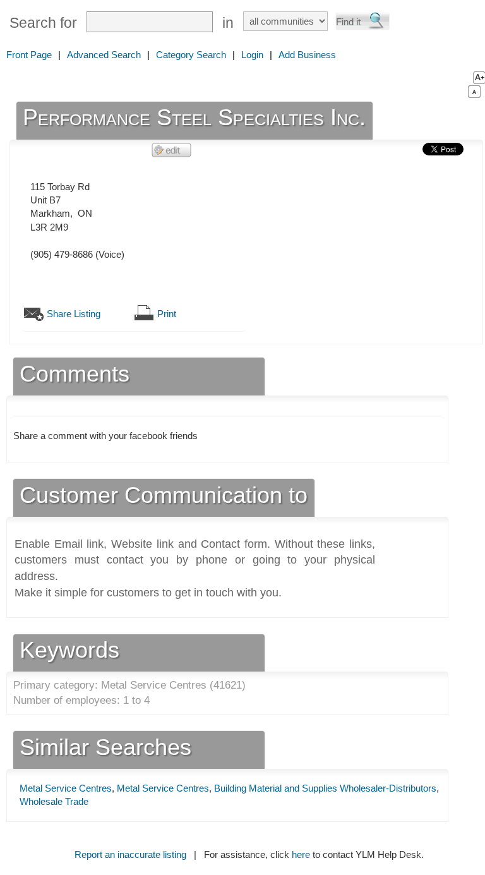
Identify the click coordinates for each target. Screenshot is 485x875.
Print (166, 313)
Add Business (307, 54)
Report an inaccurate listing (130, 854)
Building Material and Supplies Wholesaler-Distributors (325, 788)
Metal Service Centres (66, 788)
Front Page (29, 54)
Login (252, 54)
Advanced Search (104, 54)
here (301, 854)
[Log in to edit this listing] (172, 149)
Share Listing (73, 313)
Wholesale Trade (54, 801)
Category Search (191, 54)
